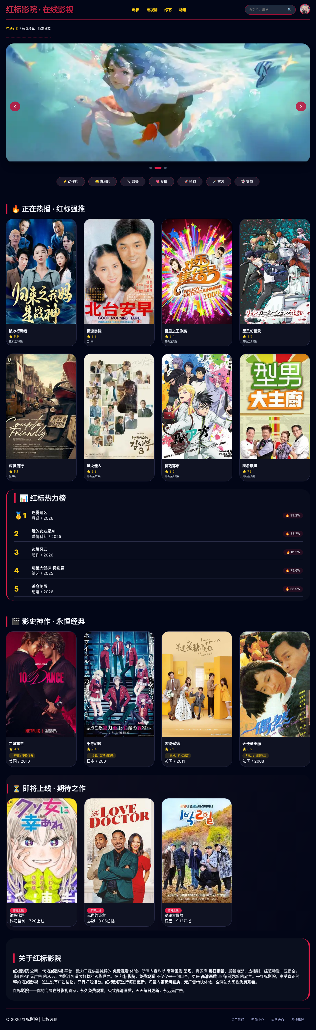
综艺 (168, 9)
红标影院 (12, 29)
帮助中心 (257, 1020)
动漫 (182, 9)
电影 (135, 9)
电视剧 (152, 9)
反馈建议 (297, 1020)
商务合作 (277, 1020)
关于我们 (237, 1020)
